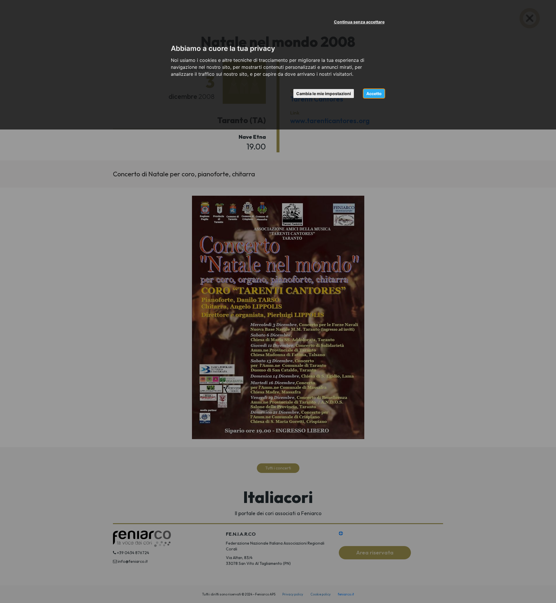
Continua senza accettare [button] (359, 21)
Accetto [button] (374, 93)
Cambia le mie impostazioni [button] (323, 93)
